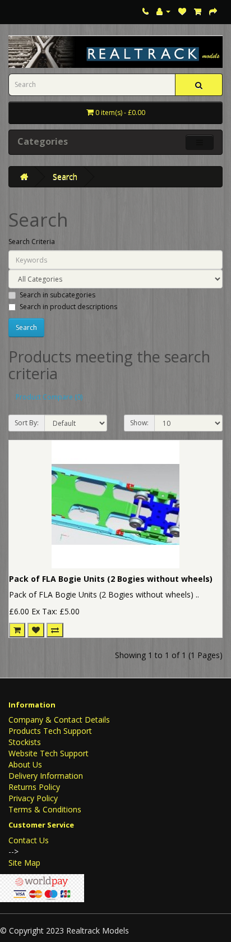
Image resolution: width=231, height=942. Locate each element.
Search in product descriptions (68, 306)
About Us (25, 764)
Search (65, 176)
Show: (139, 423)
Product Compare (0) (49, 397)
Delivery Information (45, 775)
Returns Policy (34, 787)
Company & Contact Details (59, 719)
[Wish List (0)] (182, 11)
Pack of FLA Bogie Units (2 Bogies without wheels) (110, 578)
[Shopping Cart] (197, 11)
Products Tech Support (50, 730)
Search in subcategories (57, 295)
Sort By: (27, 423)
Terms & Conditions (44, 809)
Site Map (24, 862)
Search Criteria (31, 241)
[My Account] (163, 11)
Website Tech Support (48, 753)
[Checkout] (213, 11)
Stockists (24, 742)
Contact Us (28, 840)
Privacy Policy (33, 798)
